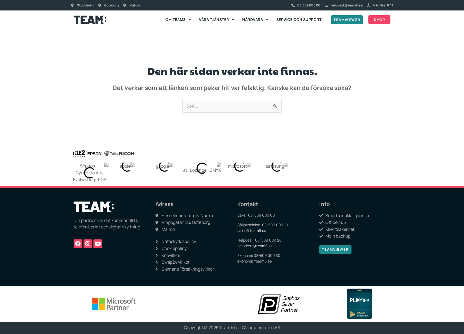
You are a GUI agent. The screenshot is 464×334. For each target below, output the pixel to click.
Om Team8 (175, 19)
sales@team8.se (251, 230)
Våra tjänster (214, 19)
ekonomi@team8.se (254, 261)
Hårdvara (252, 19)
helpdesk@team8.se (255, 245)
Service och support (299, 19)
